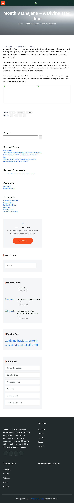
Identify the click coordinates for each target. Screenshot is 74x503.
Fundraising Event (9, 205)
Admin (10, 46)
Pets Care (6, 207)
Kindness (33, 341)
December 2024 (8, 188)
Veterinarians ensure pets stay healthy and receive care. (22, 153)
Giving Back (16, 340)
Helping (20, 112)
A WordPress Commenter (15, 174)
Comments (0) (21, 46)
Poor (29, 112)
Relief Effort (31, 344)
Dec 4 (32, 46)
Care (12, 112)
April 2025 (6, 186)
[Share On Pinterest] (24, 115)
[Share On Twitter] (16, 115)
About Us (41, 429)
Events (40, 442)
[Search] (40, 137)
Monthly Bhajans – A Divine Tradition (15, 161)
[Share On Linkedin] (20, 115)
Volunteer (41, 438)
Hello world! (7, 150)
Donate (40, 434)
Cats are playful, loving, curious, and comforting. (19, 159)
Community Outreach (10, 201)
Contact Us (23, 241)
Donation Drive (8, 203)
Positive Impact (15, 345)
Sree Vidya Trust (37, 499)
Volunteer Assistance (10, 211)
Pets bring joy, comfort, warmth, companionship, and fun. (27, 313)
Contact (41, 446)
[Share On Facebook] (11, 115)
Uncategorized (8, 209)
